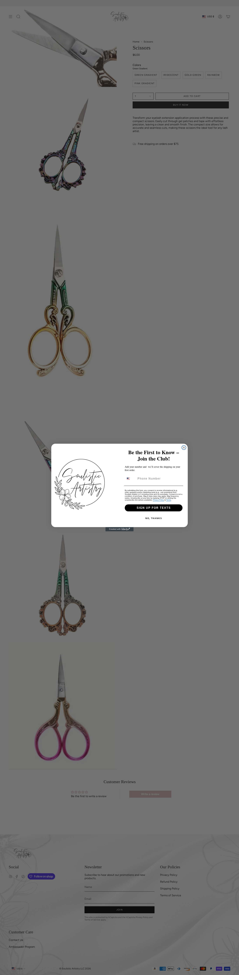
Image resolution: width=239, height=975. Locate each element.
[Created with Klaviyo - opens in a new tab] (119, 529)
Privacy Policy (158, 500)
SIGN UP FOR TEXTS (154, 507)
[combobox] (130, 478)
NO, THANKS (153, 518)
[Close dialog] (184, 447)
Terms (168, 500)
